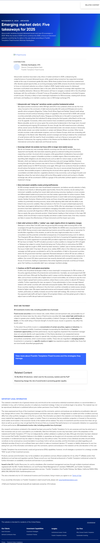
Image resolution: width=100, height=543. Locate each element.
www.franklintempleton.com (68, 480)
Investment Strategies (32, 531)
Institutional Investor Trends (59, 532)
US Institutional (91, 522)
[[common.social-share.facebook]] (15, 349)
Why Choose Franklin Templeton (85, 532)
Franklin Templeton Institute (59, 535)
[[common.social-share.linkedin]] (18, 349)
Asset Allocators (6, 531)
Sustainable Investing (82, 535)
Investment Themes (32, 534)
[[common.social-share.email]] (24, 349)
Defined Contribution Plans (9, 534)
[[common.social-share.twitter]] (21, 349)
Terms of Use (76, 475)
